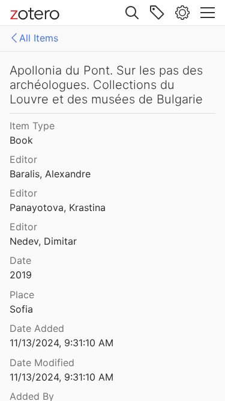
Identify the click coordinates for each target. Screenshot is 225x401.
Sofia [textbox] (21, 309)
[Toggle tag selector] (157, 12)
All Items (38, 38)
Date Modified (42, 363)
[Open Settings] (182, 12)
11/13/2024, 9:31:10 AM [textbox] (61, 343)
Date (20, 260)
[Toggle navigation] (207, 12)
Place (22, 295)
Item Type (32, 126)
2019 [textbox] (21, 275)
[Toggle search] (132, 12)
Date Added (37, 328)
